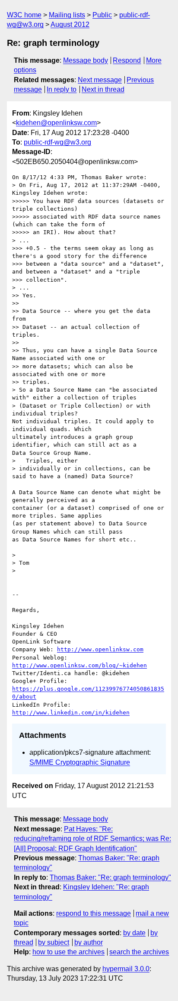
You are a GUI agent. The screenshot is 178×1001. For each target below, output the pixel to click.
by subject (53, 942)
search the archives (139, 952)
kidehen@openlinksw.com (56, 122)
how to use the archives (68, 952)
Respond (127, 60)
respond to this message (93, 913)
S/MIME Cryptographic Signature (79, 762)
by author (88, 942)
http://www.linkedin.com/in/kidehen (71, 712)
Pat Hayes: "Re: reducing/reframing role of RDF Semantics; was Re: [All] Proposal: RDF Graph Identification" (92, 838)
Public (102, 15)
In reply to (61, 89)
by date (134, 933)
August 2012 (70, 24)
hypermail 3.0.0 (125, 968)
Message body (85, 60)
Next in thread (103, 89)
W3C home (24, 15)
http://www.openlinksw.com (100, 649)
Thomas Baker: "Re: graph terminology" (110, 877)
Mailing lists (67, 15)
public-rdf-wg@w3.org (57, 142)
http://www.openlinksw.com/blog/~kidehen (79, 665)
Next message (100, 80)
